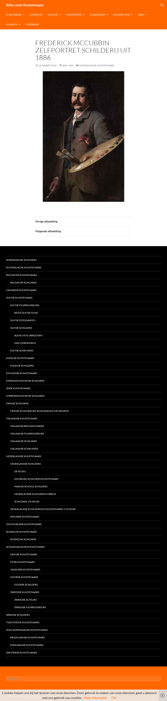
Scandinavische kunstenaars (25, 546)
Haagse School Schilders (30, 486)
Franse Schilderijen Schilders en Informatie (39, 410)
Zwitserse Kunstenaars (21, 652)
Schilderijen (97, 14)
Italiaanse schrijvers (24, 448)
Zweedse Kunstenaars (24, 592)
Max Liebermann (25, 342)
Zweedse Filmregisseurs (30, 607)
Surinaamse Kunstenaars (26, 645)
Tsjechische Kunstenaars (22, 622)
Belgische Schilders (23, 282)
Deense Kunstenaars (23, 554)
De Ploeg (20, 471)
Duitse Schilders (21, 327)
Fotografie (32, 24)
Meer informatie (95, 698)
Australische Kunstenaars (96, 65)
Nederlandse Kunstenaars (23, 456)
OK (113, 698)
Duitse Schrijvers (21, 350)
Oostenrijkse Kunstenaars (24, 524)
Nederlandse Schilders (25, 463)
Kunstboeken (74, 14)
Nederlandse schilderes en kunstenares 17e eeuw (43, 509)
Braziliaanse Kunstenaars (27, 637)
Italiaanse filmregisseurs (27, 433)
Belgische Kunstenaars (21, 275)
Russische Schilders (23, 539)
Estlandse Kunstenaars (21, 373)
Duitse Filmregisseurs (24, 305)
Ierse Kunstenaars (18, 388)
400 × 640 (68, 65)
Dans (141, 14)
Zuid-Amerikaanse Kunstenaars (27, 629)
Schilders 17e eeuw (26, 501)
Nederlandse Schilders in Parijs (35, 493)
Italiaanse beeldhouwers (27, 426)
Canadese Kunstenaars (21, 290)
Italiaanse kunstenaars (21, 418)
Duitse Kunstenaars (19, 297)
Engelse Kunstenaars (20, 358)
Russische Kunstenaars (21, 531)
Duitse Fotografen (22, 320)
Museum (53, 14)
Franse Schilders (17, 403)
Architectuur (121, 14)
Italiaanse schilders (23, 441)
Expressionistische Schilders (25, 380)
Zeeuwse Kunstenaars (24, 516)
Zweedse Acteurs (25, 599)
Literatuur (36, 14)
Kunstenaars (14, 14)
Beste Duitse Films (26, 312)
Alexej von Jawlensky (28, 335)
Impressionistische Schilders (25, 395)
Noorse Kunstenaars (24, 577)
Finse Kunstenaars (22, 561)
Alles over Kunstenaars (25, 5)
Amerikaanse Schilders (21, 259)
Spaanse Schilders (18, 614)
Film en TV (12, 24)
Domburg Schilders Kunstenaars (36, 478)
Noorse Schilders (26, 584)
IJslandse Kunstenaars (25, 569)
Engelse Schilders (22, 365)
